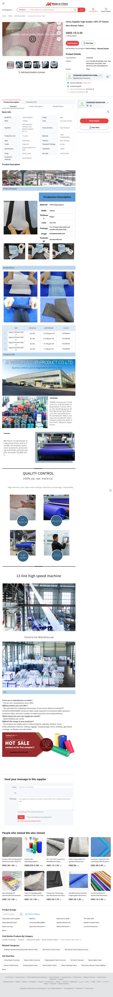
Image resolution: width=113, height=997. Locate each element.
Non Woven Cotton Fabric (51, 949)
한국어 (87, 982)
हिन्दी (99, 982)
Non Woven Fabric (19, 16)
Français (40, 982)
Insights (61, 979)
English (17, 982)
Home (4, 16)
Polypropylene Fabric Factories (55, 960)
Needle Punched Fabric (91, 922)
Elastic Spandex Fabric (69, 965)
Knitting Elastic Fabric (30, 965)
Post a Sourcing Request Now (29, 821)
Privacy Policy (89, 988)
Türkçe (46, 983)
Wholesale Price (66, 977)
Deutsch (65, 982)
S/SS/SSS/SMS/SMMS (37, 922)
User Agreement (69, 988)
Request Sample (103, 48)
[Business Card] (108, 111)
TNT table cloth (89, 919)
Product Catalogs (33, 914)
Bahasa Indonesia (63, 983)
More (4, 969)
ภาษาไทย (105, 982)
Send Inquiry (72, 43)
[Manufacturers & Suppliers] (56, 4)
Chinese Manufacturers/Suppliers (37, 977)
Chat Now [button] (89, 43)
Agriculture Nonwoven (37, 926)
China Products (20, 977)
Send (21, 817)
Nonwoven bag (7, 926)
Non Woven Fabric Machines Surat (76, 949)
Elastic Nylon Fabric (95, 960)
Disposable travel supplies (11, 919)
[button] (68, 106)
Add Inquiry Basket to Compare (33, 72)
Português (32, 982)
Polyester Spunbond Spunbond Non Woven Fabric (21, 949)
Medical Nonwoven (63, 926)
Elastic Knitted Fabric (11, 965)
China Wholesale (54, 977)
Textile (10, 16)
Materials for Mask (62, 919)
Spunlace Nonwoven (63, 922)
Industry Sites (77, 977)
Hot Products (9, 977)
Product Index (101, 977)
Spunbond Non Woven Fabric (36, 16)
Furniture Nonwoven (91, 926)
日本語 (93, 982)
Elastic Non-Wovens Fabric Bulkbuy (93, 965)
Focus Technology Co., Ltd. (42, 988)
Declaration (79, 988)
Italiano (58, 982)
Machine (32, 919)
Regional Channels (89, 977)
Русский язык (49, 982)
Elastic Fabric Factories (32, 960)
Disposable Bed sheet (9, 922)
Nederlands (73, 982)
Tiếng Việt (53, 983)
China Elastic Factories (12, 960)
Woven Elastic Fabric (50, 965)
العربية (81, 982)
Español (24, 982)
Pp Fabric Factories (77, 960)
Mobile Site (53, 979)
